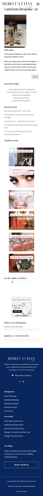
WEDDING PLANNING (21, 95)
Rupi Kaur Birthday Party (14, 428)
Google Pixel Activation (13, 436)
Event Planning (10, 396)
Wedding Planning (11, 400)
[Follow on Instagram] (23, 381)
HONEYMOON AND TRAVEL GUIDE (21, 92)
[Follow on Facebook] (19, 381)
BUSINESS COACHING (21, 101)
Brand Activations (11, 404)
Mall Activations (10, 407)
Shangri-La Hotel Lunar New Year (17, 432)
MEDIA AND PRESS (21, 98)
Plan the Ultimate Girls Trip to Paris (17, 111)
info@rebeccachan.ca (23, 375)
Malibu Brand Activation (13, 425)
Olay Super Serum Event (13, 421)
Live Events (8, 411)
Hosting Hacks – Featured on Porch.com (19, 121)
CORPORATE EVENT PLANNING (21, 89)
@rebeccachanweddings (13, 327)
